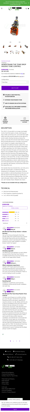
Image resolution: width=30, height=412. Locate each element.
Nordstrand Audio (5, 61)
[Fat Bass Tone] (15, 8)
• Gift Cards (4, 387)
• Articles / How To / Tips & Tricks (9, 375)
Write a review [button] (15, 208)
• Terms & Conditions (6, 390)
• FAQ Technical (5, 380)
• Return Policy (5, 382)
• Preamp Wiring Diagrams (7, 374)
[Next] (19, 42)
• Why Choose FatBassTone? (8, 388)
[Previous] (11, 42)
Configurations (5, 79)
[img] (10, 227)
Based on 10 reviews (7, 206)
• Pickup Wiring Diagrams (7, 372)
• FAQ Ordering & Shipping (7, 379)
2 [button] (13, 341)
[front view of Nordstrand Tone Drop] (15, 26)
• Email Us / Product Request (8, 392)
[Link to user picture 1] (3, 334)
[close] (28, 3)
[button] (4, 69)
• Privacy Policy (5, 384)
